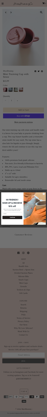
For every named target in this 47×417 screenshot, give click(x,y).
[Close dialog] (43, 194)
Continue (12, 217)
